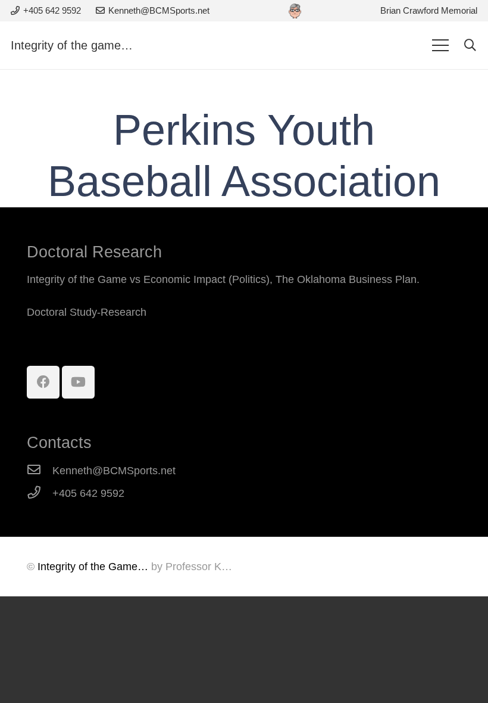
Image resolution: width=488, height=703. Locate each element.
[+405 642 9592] (39, 493)
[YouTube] (78, 382)
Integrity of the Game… (92, 567)
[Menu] (440, 45)
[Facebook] (43, 382)
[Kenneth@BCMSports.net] (39, 470)
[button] (470, 45)
